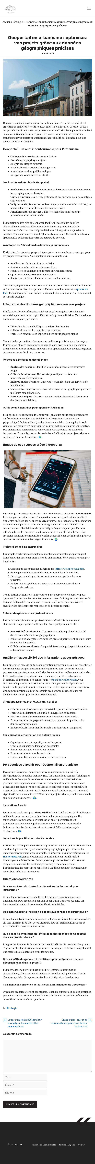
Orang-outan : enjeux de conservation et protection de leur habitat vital (69, 1023)
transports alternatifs (64, 679)
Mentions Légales (67, 1145)
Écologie (18, 22)
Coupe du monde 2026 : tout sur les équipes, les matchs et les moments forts (25, 1023)
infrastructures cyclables (69, 568)
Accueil (6, 22)
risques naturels (12, 856)
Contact (81, 1145)
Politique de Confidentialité (44, 1145)
